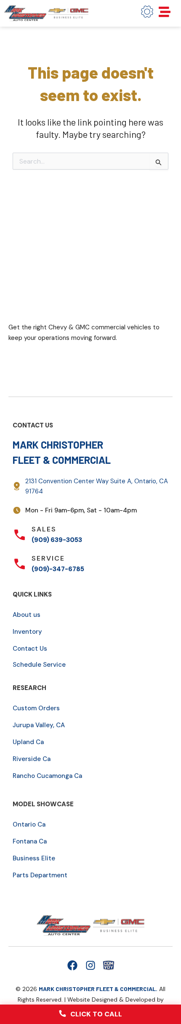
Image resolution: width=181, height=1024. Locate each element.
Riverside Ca (32, 759)
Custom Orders (36, 708)
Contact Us (30, 648)
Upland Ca (28, 742)
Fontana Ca (30, 841)
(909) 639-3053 (57, 540)
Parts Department (40, 875)
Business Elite (34, 858)
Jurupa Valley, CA (39, 725)
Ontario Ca (29, 824)
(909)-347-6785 (58, 569)
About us (26, 615)
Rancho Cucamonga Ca (47, 776)
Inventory (27, 631)
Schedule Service (39, 664)
